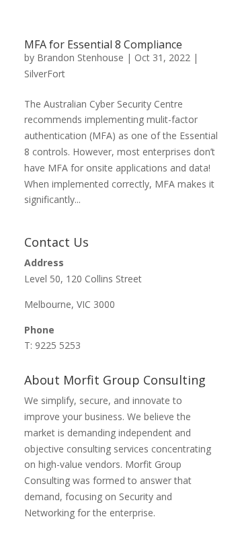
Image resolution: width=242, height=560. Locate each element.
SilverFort (44, 73)
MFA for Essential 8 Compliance (103, 44)
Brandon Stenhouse (80, 57)
